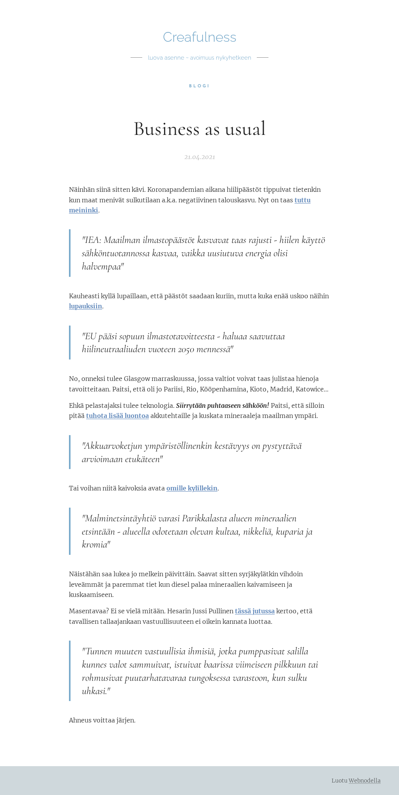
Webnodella (365, 780)
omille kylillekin (191, 488)
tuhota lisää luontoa (117, 416)
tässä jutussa (255, 611)
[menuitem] (199, 86)
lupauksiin (85, 306)
